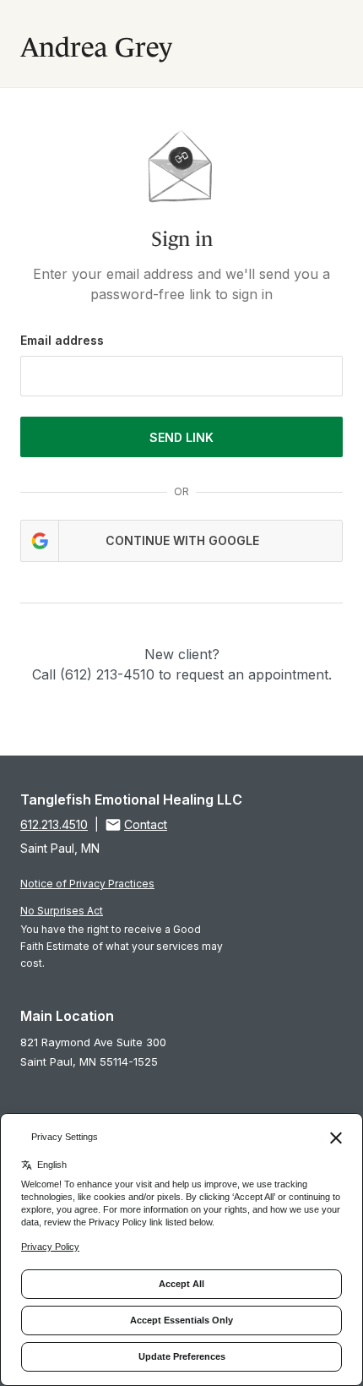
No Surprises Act (61, 910)
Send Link (181, 437)
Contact (145, 824)
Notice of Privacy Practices (87, 883)
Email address (62, 340)
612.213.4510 (54, 824)
